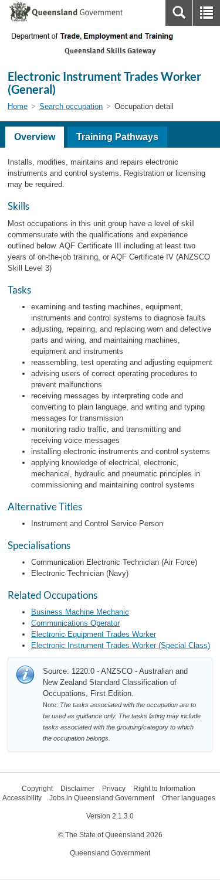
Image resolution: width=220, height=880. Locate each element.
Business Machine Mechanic (80, 612)
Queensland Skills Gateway (110, 50)
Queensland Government (110, 853)
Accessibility (22, 798)
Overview (34, 137)
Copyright (37, 789)
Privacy (114, 789)
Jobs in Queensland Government (101, 798)
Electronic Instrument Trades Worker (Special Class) (120, 645)
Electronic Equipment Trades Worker (93, 634)
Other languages (188, 798)
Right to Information (164, 789)
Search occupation (71, 106)
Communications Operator (75, 623)
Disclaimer (77, 789)
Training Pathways (117, 137)
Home (18, 106)
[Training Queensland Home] (110, 36)
